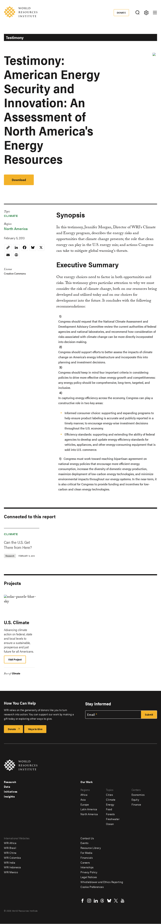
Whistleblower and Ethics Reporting (101, 882)
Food (109, 809)
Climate (11, 216)
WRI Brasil (10, 848)
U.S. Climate (16, 622)
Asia (83, 799)
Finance (136, 804)
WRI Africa (10, 843)
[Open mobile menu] (155, 12)
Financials (86, 857)
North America (16, 228)
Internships (87, 867)
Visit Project (15, 659)
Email (91, 714)
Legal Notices (88, 877)
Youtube (122, 901)
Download (19, 179)
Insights (9, 796)
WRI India (9, 862)
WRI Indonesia (12, 867)
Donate (121, 12)
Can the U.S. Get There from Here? (18, 544)
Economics (138, 795)
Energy (110, 804)
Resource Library (90, 848)
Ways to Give (35, 729)
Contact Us (87, 838)
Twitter (116, 901)
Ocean (110, 824)
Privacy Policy (88, 872)
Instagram (89, 901)
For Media (86, 853)
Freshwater (112, 819)
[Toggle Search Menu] (137, 12)
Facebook (82, 901)
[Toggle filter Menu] (146, 12)
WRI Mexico (11, 872)
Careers (85, 862)
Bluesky (109, 901)
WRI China (10, 853)
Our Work (86, 782)
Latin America (88, 809)
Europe (84, 804)
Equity (135, 799)
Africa (83, 795)
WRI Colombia (12, 857)
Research (10, 782)
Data (7, 786)
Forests (110, 814)
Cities (109, 795)
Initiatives (10, 791)
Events (84, 843)
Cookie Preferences (92, 887)
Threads (102, 901)
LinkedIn (96, 901)
